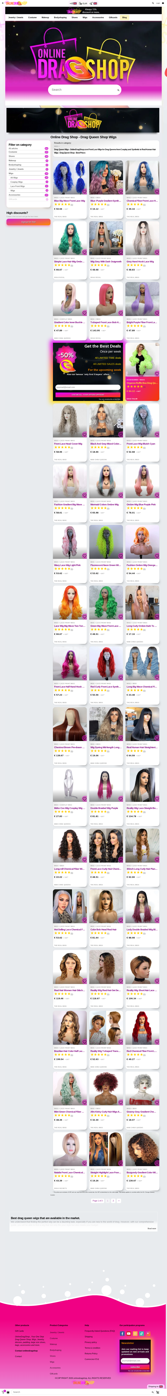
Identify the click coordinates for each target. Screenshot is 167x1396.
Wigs (85, 17)
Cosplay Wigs (29, 182)
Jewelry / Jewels (15, 17)
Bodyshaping (60, 17)
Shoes (75, 17)
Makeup (45, 17)
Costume (32, 17)
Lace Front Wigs (29, 186)
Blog (124, 17)
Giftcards (113, 17)
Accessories (98, 17)
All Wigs (29, 178)
